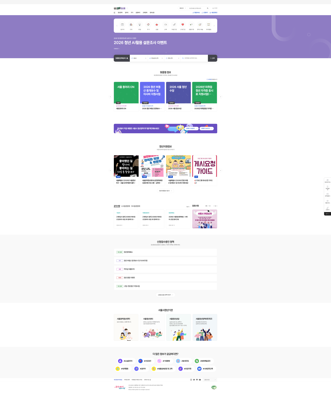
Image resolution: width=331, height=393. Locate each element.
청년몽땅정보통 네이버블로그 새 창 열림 (197, 380)
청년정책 (120, 12)
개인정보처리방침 (118, 379)
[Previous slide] (116, 26)
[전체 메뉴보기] (114, 12)
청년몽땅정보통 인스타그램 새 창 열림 (191, 380)
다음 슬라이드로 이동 (220, 96)
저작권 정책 (127, 379)
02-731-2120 (142, 387)
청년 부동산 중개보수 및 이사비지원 (135, 261)
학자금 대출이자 (129, 269)
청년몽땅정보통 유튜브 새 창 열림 (200, 380)
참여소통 (152, 12)
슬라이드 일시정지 (215, 205)
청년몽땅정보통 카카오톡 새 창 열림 (194, 380)
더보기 (187, 206)
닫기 (327, 213)
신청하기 (205, 12)
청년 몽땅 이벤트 (129, 278)
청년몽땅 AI (327, 189)
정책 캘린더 (327, 196)
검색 (213, 58)
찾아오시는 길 (147, 379)
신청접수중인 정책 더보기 (164, 295)
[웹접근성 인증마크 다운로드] (214, 387)
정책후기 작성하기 (190, 128)
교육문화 (145, 12)
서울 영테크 (214, 12)
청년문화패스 (128, 252)
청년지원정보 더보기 (164, 191)
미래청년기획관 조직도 (137, 379)
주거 (132, 12)
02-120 (134, 387)
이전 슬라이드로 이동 (110, 96)
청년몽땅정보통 (119, 8)
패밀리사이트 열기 (127, 8)
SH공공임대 (135, 206)
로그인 (215, 8)
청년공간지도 (327, 182)
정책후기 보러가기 (205, 128)
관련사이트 (207, 380)
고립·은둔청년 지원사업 (132, 286)
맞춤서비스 (197, 12)
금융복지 (138, 12)
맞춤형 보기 (212, 79)
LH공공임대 (125, 206)
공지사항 (117, 206)
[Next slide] (214, 26)
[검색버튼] (207, 8)
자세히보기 (116, 48)
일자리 (126, 12)
